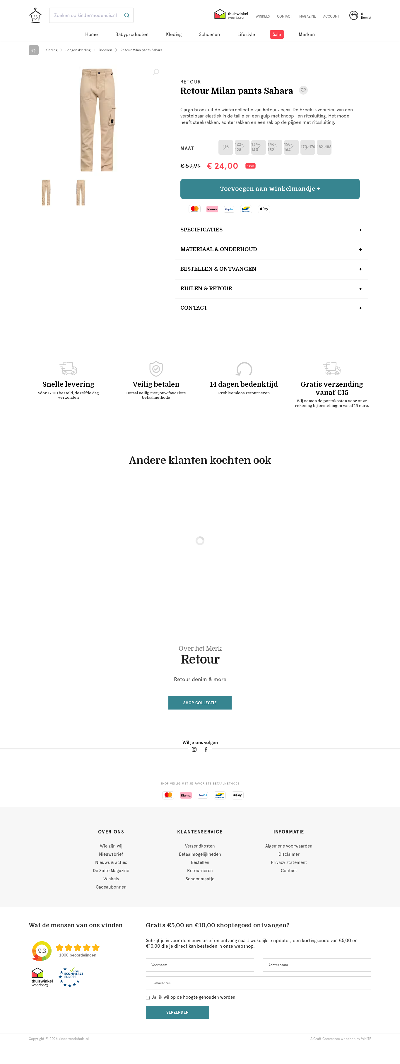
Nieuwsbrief (111, 854)
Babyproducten (131, 34)
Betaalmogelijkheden (200, 854)
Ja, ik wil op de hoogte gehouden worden (193, 997)
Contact (193, 308)
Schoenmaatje (200, 878)
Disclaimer (289, 854)
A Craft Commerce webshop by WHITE (340, 1039)
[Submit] (126, 15)
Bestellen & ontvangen (218, 269)
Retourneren (200, 870)
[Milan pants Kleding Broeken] (97, 120)
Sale (277, 34)
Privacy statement (289, 862)
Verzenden (177, 1012)
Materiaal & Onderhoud (218, 249)
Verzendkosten (200, 846)
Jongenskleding (78, 50)
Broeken (105, 50)
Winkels (111, 878)
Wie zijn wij (111, 846)
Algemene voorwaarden (288, 846)
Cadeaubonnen (111, 887)
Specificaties (201, 230)
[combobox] (220, 15)
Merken (307, 34)
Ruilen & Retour (206, 288)
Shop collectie (199, 703)
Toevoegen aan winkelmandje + (270, 188)
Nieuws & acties (111, 862)
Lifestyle (246, 34)
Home (91, 34)
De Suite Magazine (111, 870)
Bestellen (200, 862)
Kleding (174, 34)
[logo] (35, 16)
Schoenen (209, 34)
